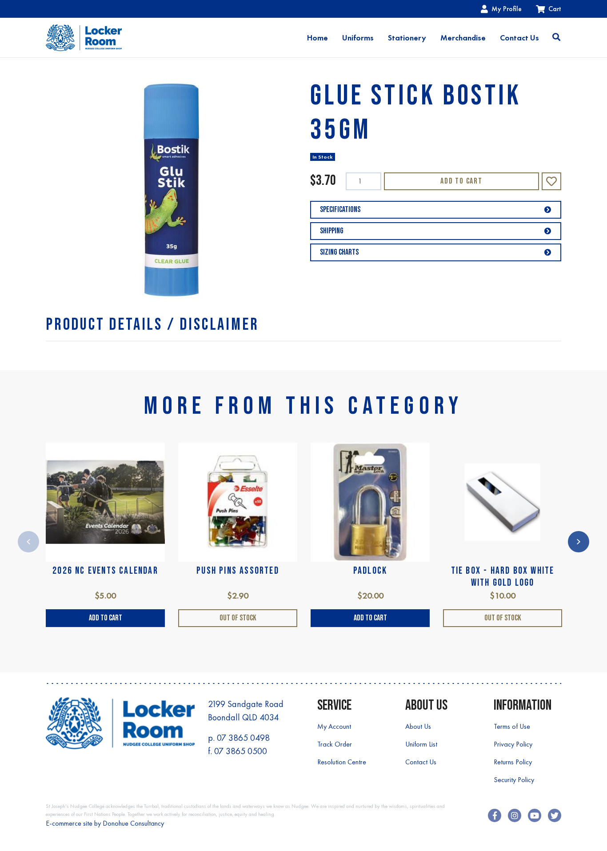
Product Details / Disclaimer (152, 325)
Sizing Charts (339, 252)
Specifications (340, 209)
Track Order (334, 744)
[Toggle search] (556, 38)
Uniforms (358, 38)
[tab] (152, 324)
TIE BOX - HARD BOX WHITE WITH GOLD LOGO (503, 576)
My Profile (506, 8)
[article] (105, 535)
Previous (28, 541)
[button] (551, 181)
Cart (554, 8)
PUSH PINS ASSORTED (237, 571)
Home (317, 38)
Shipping (331, 231)
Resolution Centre (341, 762)
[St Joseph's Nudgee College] (84, 37)
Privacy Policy (513, 744)
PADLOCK (370, 571)
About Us (418, 726)
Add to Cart (461, 181)
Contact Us (519, 38)
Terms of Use (512, 726)
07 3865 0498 (243, 737)
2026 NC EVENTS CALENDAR (105, 571)
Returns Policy (513, 762)
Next (578, 541)
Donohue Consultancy (133, 823)
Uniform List (421, 744)
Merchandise (463, 38)
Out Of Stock (238, 618)
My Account (334, 726)
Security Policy (514, 779)
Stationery (407, 38)
